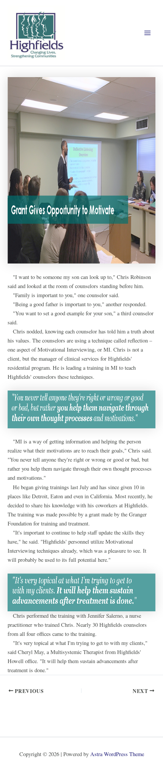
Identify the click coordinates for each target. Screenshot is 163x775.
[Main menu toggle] (147, 33)
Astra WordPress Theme (117, 754)
